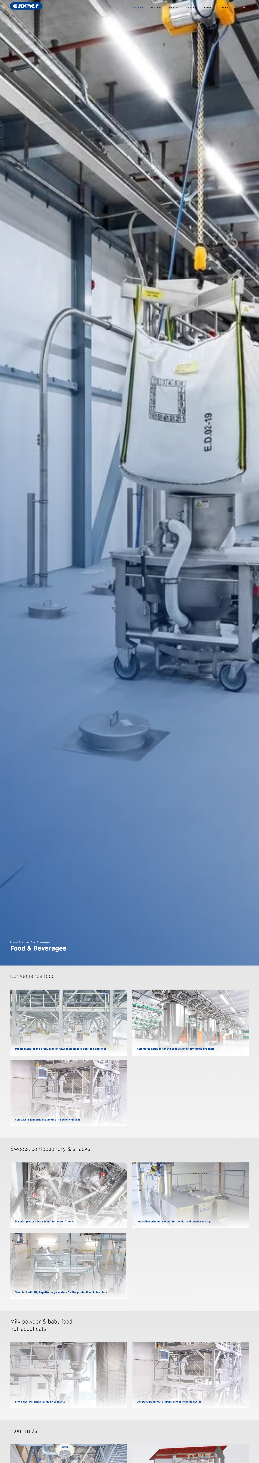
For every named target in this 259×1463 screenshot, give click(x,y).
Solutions (138, 7)
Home (13, 942)
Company (191, 7)
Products (156, 7)
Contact (223, 7)
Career (208, 7)
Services (173, 7)
